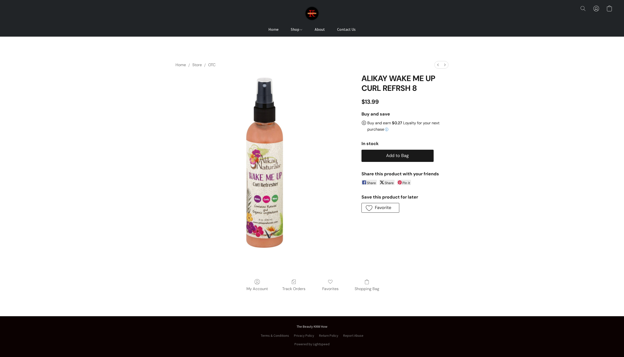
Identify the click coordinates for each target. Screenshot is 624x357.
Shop (295, 29)
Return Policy (328, 335)
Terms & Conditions (275, 335)
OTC (211, 64)
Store (197, 64)
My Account (257, 288)
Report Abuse (353, 335)
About (320, 29)
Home (273, 29)
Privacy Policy (304, 335)
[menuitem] (438, 64)
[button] (312, 13)
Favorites (330, 288)
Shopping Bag (367, 288)
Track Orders (293, 288)
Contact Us (346, 29)
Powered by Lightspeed (312, 344)
